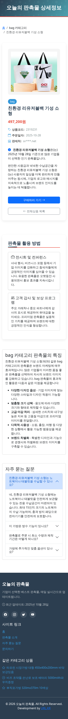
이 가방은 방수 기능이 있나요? (28, 526)
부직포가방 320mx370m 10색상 (27, 688)
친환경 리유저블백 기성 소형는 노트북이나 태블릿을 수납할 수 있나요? (31, 481)
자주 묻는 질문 (11, 643)
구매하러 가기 (32, 200)
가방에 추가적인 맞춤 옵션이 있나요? (31, 550)
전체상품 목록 (35, 211)
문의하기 (8, 649)
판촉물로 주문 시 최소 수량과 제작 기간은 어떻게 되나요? (31, 537)
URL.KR (46, 708)
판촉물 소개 (9, 637)
